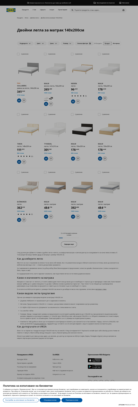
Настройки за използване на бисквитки (19, 400)
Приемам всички (72, 400)
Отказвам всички (50, 400)
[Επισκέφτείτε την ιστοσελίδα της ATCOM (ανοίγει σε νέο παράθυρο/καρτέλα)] (127, 404)
